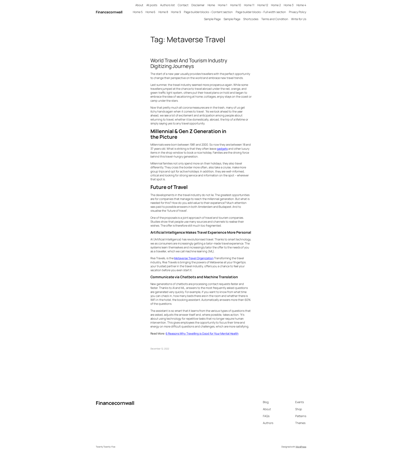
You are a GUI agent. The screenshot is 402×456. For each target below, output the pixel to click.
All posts (151, 5)
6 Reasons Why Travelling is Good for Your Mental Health (202, 333)
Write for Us (298, 19)
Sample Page (212, 19)
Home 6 (150, 12)
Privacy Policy (297, 12)
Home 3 (288, 5)
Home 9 (176, 12)
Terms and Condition (274, 19)
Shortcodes (250, 19)
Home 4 (301, 5)
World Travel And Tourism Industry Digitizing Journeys (188, 63)
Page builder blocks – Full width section (261, 12)
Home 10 (235, 5)
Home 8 (163, 12)
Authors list (167, 5)
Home (211, 5)
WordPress (301, 446)
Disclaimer (197, 5)
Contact (183, 5)
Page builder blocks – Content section (208, 12)
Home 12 (262, 5)
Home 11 (249, 5)
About (139, 5)
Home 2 (276, 5)
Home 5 (137, 12)
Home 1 (222, 5)
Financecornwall (109, 12)
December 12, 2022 (159, 348)
